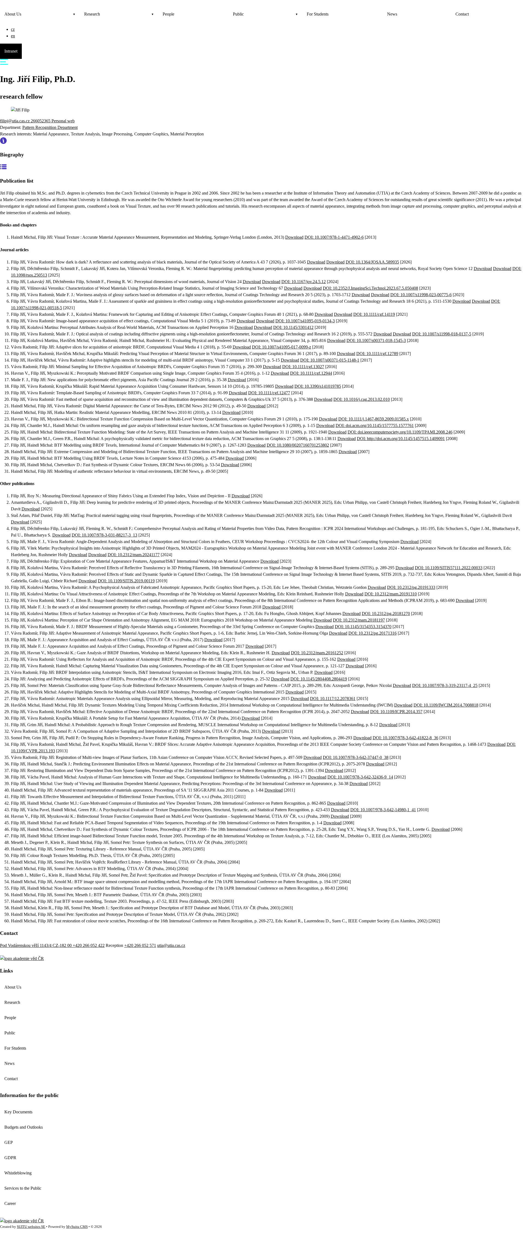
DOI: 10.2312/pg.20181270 (386, 613)
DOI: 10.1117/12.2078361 (332, 698)
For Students (318, 14)
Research (92, 14)
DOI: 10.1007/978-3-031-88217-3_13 (104, 535)
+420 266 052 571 (140, 945)
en (13, 36)
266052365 (41, 121)
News (392, 14)
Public (238, 14)
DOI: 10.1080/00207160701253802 (298, 445)
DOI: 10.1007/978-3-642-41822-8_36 (405, 737)
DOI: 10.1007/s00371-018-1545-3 (376, 340)
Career (10, 1203)
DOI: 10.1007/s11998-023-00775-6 (421, 294)
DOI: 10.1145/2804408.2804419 (318, 679)
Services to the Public (22, 1188)
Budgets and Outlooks (23, 1127)
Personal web (63, 121)
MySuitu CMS (77, 1227)
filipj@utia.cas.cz (15, 121)
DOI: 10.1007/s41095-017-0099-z (281, 347)
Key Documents (18, 1112)
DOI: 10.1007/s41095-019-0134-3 (305, 321)
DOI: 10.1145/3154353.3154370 (363, 626)
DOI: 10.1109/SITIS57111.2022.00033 (448, 567)
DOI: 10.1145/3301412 (293, 327)
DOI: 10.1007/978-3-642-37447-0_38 (355, 757)
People (168, 14)
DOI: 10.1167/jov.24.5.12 (303, 281)
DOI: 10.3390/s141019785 (317, 386)
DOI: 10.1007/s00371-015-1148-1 (329, 360)
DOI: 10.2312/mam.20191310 (390, 594)
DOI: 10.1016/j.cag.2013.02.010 (361, 399)
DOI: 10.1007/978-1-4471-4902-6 (334, 237)
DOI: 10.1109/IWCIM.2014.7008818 (445, 705)
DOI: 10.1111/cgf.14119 (374, 314)
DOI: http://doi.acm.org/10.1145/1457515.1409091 (401, 438)
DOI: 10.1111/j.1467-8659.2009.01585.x (373, 419)
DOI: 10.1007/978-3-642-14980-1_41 (383, 809)
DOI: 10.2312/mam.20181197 (359, 620)
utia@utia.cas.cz (171, 945)
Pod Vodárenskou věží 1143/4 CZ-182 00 (36, 945)
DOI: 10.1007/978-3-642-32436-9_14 (360, 777)
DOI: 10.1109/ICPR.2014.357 (396, 711)
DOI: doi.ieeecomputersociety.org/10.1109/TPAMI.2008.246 (400, 432)
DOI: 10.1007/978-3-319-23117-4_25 (445, 685)
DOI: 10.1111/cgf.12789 (377, 353)
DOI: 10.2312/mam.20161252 (317, 652)
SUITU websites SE (31, 1227)
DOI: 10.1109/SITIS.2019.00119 (126, 580)
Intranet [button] (10, 51)
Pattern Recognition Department (50, 127)
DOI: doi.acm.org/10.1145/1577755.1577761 (375, 425)
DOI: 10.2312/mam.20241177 (134, 554)
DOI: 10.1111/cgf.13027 (303, 366)
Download (294, 237)
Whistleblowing (18, 1173)
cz (13, 29)
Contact (462, 14)
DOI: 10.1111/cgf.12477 (269, 392)
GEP (8, 1142)
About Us (12, 14)
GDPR (10, 1157)
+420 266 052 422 (89, 945)
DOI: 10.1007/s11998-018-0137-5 (441, 334)
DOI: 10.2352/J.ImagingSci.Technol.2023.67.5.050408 (370, 288)
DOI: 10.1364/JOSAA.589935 (372, 262)
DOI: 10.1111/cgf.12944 (311, 373)
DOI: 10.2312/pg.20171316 (372, 633)
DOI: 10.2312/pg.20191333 (411, 587)
